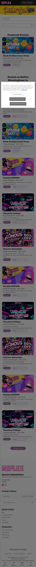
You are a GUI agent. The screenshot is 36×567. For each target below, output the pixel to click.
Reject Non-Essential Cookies (17, 99)
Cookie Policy (24, 89)
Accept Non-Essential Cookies (18, 103)
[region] (18, 95)
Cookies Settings (17, 94)
